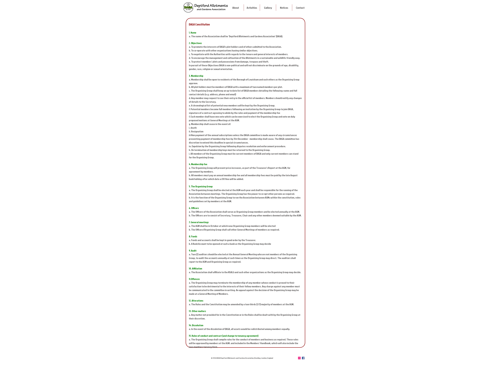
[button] (235, 7)
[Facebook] (303, 358)
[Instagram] (299, 358)
